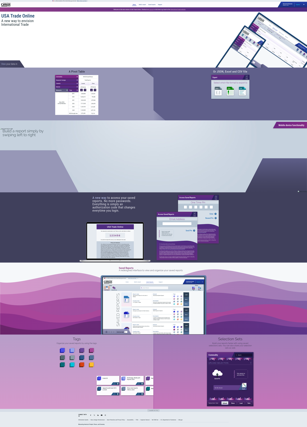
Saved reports (152, 4)
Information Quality (83, 420)
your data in (9, 64)
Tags (77, 339)
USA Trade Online (17, 16)
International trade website (177, 9)
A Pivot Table (77, 71)
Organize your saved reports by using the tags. (77, 343)
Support (160, 4)
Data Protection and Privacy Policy (116, 420)
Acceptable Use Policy (153, 410)
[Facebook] (91, 415)
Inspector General (145, 420)
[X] (94, 415)
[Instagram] (105, 415)
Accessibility (130, 420)
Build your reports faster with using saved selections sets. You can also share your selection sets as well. (230, 345)
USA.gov (180, 420)
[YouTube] (101, 415)
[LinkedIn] (98, 415)
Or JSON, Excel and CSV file (230, 71)
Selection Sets (230, 339)
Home (134, 4)
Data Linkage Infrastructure (98, 420)
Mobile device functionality (291, 125)
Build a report (142, 4)
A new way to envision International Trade (17, 22)
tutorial (151, 9)
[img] (6, 4)
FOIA (137, 420)
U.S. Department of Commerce (168, 420)
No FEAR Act (155, 420)
